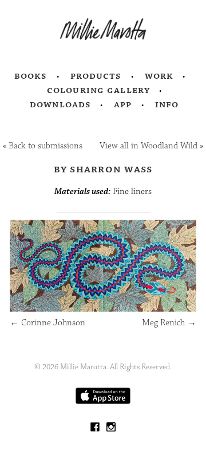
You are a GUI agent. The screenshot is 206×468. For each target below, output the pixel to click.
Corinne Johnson (47, 322)
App (123, 104)
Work (159, 76)
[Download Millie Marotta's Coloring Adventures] (103, 401)
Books (30, 76)
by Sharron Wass (103, 169)
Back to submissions (45, 145)
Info (167, 104)
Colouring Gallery (98, 90)
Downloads (60, 104)
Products (96, 76)
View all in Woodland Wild (148, 145)
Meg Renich (169, 322)
